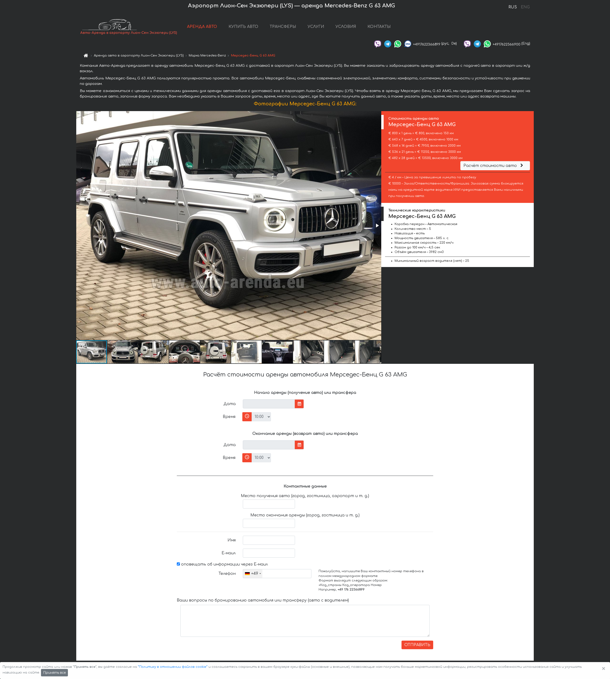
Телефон (227, 573)
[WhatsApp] (397, 43)
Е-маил (229, 553)
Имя (232, 540)
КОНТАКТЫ (379, 27)
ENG (525, 7)
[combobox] (252, 573)
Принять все (54, 672)
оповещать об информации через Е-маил (224, 564)
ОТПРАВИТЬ (417, 645)
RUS (512, 7)
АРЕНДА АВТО (202, 27)
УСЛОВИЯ (346, 27)
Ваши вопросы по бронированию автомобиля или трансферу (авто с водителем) (263, 600)
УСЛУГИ (316, 27)
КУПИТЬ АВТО (243, 27)
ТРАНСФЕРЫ (283, 27)
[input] (269, 403)
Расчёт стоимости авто (490, 166)
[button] (377, 225)
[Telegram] (387, 43)
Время (229, 417)
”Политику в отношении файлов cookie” (173, 667)
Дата (230, 404)
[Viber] (377, 43)
